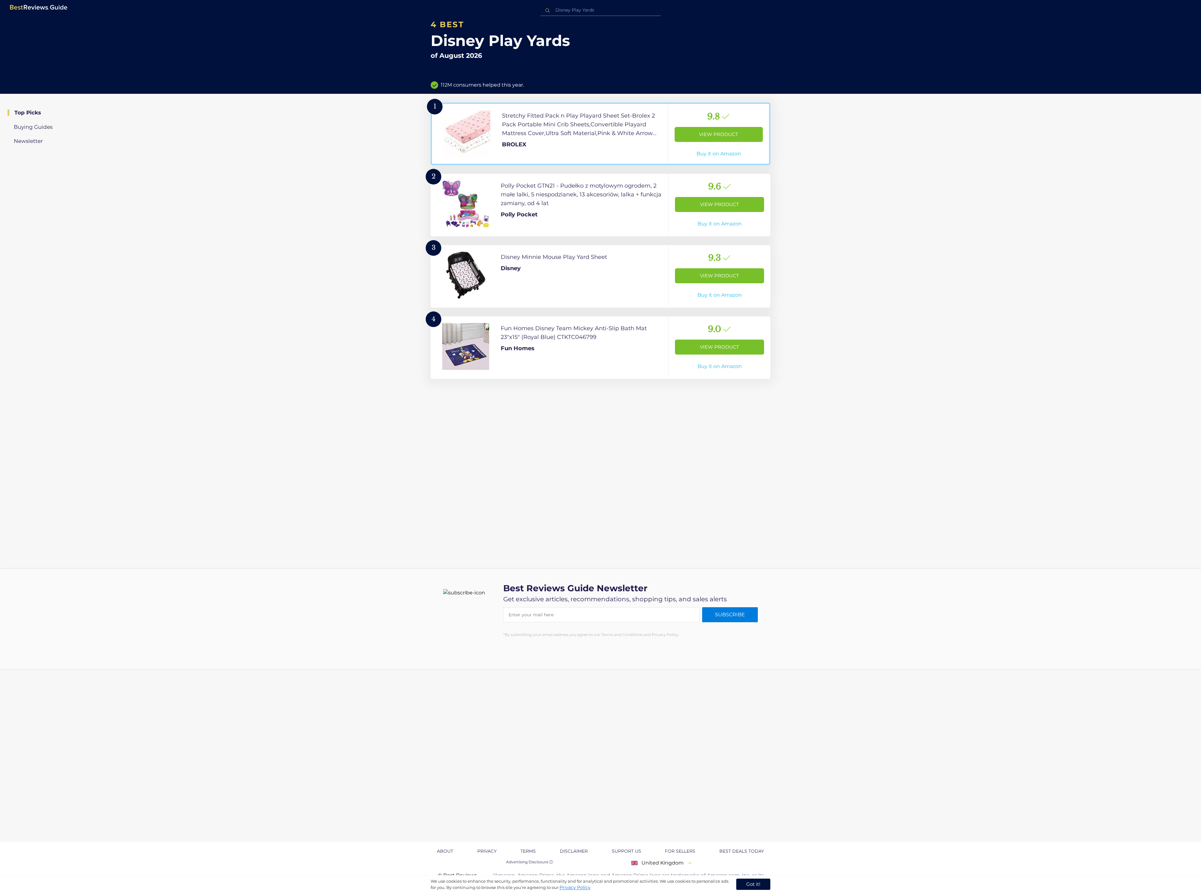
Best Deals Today (741, 851)
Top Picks (27, 112)
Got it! (753, 884)
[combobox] (600, 10)
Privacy (487, 851)
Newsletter (28, 141)
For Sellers (680, 851)
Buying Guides (33, 127)
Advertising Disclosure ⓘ (529, 862)
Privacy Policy (575, 887)
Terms (528, 851)
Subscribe (730, 615)
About (445, 851)
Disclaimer (574, 851)
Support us (626, 851)
